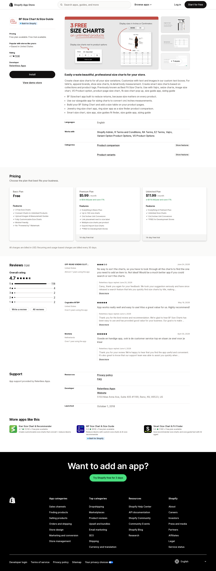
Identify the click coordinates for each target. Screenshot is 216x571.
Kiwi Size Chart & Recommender (35, 426)
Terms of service (40, 562)
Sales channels (57, 506)
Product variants (106, 154)
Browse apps (142, 4)
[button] (40, 429)
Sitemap (76, 562)
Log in (177, 4)
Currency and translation (102, 546)
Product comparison (108, 145)
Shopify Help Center (140, 506)
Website (101, 392)
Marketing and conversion (63, 535)
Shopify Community (140, 518)
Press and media (178, 523)
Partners (173, 529)
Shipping (94, 541)
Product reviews (98, 518)
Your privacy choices (96, 562)
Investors (174, 518)
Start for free (195, 4)
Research (134, 535)
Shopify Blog (136, 529)
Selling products (58, 518)
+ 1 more (175, 61)
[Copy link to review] (91, 264)
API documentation (139, 512)
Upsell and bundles (99, 523)
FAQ (99, 379)
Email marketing (98, 529)
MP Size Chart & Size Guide (100, 426)
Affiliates (174, 535)
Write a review (19, 309)
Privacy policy (105, 375)
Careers (173, 512)
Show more (104, 293)
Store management (60, 541)
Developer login (18, 562)
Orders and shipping (60, 523)
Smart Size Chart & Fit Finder (168, 426)
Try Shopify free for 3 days (108, 477)
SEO (91, 535)
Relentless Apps (17, 65)
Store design (56, 529)
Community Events (139, 523)
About (172, 506)
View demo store (32, 82)
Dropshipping (96, 506)
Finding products (58, 512)
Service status (176, 546)
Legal (172, 541)
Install (32, 74)
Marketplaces (96, 512)
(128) (17, 56)
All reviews (38, 309)
